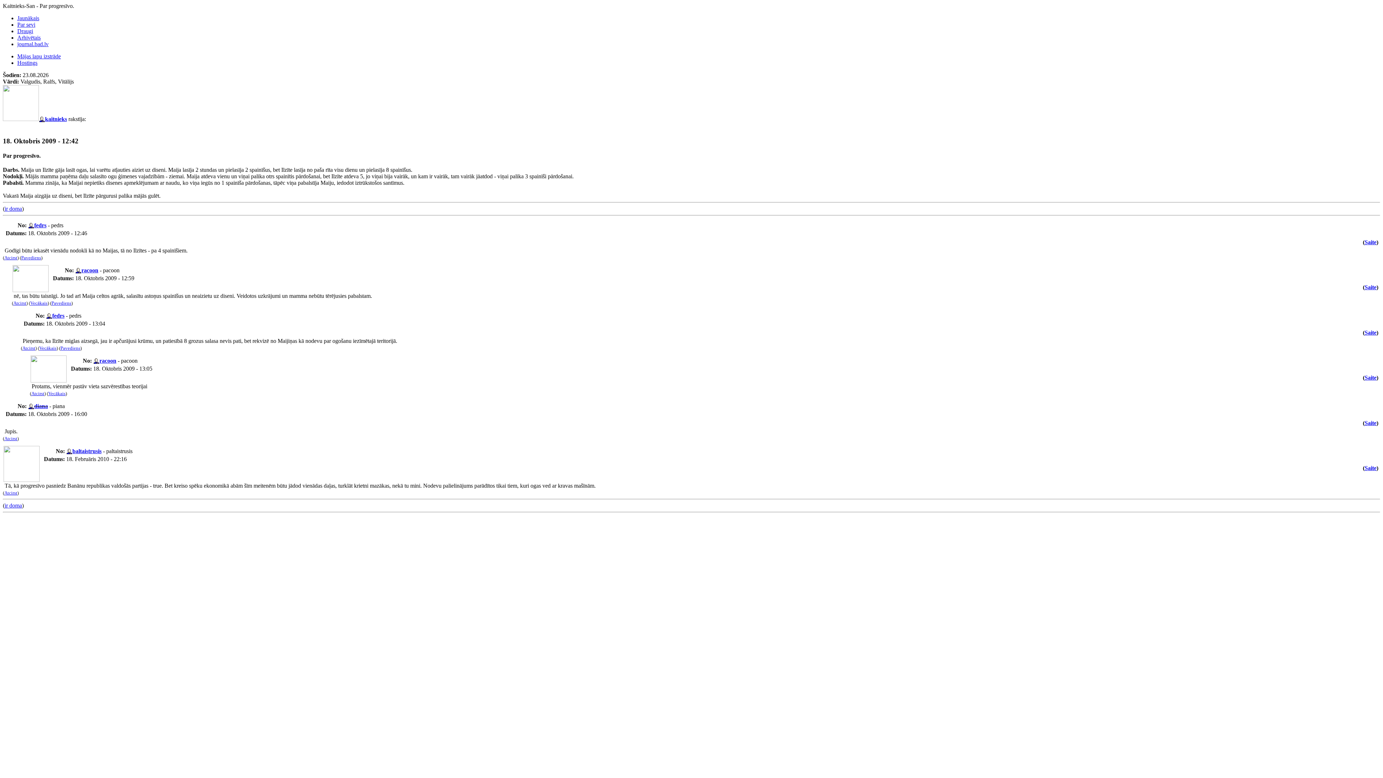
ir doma (13, 209)
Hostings (27, 63)
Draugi (25, 31)
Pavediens (31, 257)
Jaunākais (28, 18)
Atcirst (10, 257)
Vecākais (39, 303)
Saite (1371, 242)
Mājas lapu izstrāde (39, 56)
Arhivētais (29, 38)
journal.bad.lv (33, 44)
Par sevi (26, 25)
